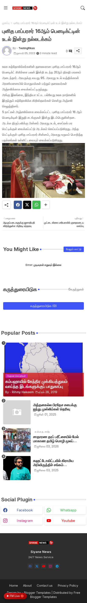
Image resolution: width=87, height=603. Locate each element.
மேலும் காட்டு (73, 249)
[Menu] (5, 8)
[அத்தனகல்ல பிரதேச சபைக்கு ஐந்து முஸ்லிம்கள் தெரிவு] (17, 412)
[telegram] (57, 566)
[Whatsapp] (36, 205)
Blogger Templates (37, 592)
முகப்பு (6, 23)
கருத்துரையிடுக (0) (43, 306)
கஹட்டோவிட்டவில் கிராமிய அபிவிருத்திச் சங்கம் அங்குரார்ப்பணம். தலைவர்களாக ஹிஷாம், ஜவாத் (57, 463)
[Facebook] (18, 205)
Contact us (45, 585)
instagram (25, 521)
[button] (83, 8)
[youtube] (43, 566)
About (27, 585)
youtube (68, 521)
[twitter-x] (36, 566)
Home (13, 585)
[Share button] (46, 205)
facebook (25, 510)
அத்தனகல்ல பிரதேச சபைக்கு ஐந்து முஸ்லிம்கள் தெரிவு (55, 407)
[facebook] (30, 566)
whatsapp (68, 510)
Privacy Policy (68, 585)
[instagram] (50, 566)
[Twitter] (27, 205)
